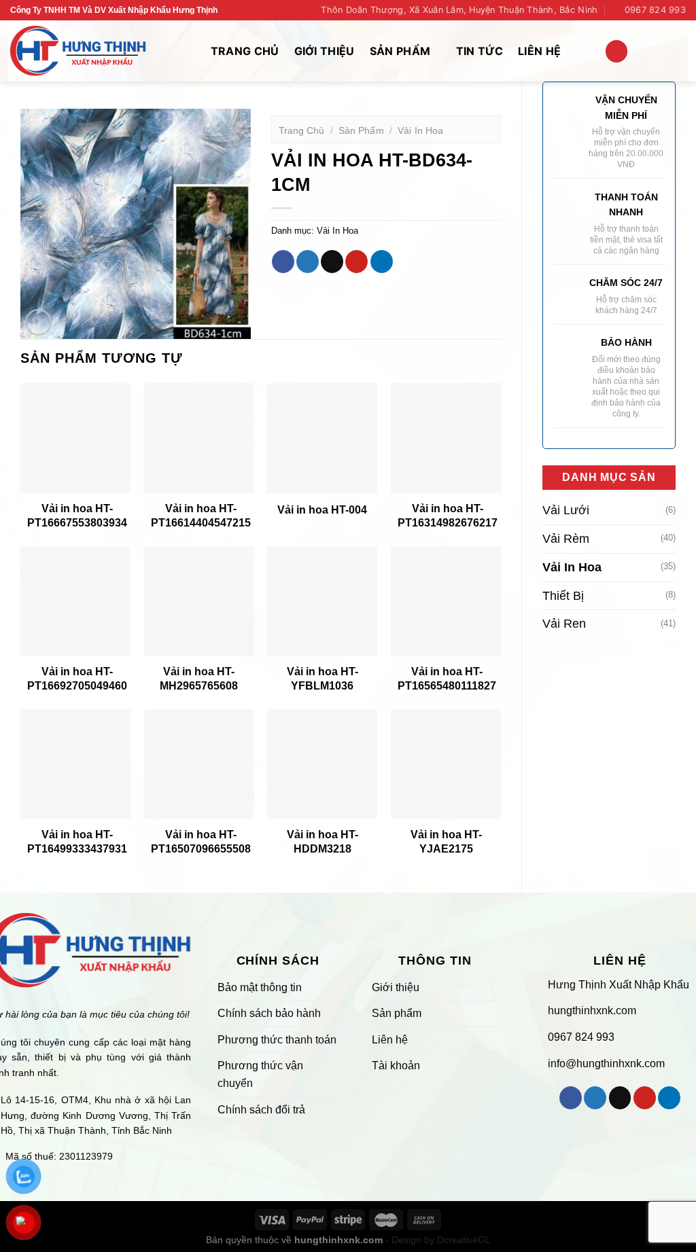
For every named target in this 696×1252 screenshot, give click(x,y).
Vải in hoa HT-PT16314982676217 (448, 516)
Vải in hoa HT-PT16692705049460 (77, 679)
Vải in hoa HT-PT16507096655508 (201, 842)
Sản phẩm (400, 51)
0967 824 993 (581, 1037)
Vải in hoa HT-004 (322, 510)
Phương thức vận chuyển (260, 1074)
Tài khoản (396, 1065)
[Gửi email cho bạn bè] (332, 261)
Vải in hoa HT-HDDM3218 (322, 842)
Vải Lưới (565, 510)
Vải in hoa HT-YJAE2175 (446, 842)
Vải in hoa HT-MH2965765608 (199, 679)
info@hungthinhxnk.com (605, 1063)
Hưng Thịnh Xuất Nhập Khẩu (618, 984)
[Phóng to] (38, 322)
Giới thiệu (324, 51)
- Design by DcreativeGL (437, 1239)
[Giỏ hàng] (650, 51)
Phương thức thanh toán (277, 1039)
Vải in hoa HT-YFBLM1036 (322, 679)
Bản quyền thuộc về (294, 1239)
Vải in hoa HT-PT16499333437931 (77, 842)
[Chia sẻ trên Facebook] (283, 261)
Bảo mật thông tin (260, 987)
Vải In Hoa (572, 567)
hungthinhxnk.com (590, 1010)
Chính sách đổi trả (261, 1109)
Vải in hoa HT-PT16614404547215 (201, 516)
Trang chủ (245, 51)
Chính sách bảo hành (269, 1013)
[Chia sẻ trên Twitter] (307, 261)
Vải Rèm (565, 538)
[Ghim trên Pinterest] (356, 261)
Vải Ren (564, 623)
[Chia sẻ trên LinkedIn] (381, 261)
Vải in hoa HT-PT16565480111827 (447, 679)
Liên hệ (539, 51)
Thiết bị (563, 596)
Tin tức (479, 51)
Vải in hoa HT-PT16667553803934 (77, 516)
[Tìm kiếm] (616, 51)
